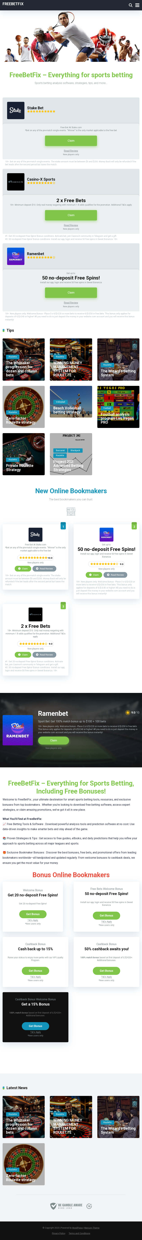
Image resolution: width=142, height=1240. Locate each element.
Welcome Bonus (33, 890)
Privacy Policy (58, 1233)
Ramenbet (35, 254)
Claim (71, 140)
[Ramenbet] (13, 268)
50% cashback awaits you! (107, 949)
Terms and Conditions (79, 1233)
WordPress (77, 1228)
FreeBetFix (13, 4)
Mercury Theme (91, 1228)
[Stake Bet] (13, 122)
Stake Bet (35, 108)
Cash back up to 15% (35, 949)
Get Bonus (33, 914)
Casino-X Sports (41, 179)
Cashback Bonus (35, 944)
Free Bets (96, 889)
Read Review (71, 150)
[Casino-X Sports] (13, 194)
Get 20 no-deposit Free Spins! (33, 895)
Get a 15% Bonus (35, 1004)
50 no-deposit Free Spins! (106, 894)
